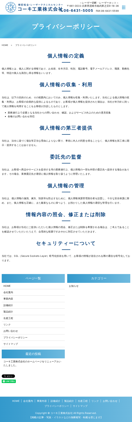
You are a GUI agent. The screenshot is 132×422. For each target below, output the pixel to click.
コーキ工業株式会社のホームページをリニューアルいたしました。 (32, 363)
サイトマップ (10, 343)
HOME (5, 45)
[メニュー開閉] (123, 7)
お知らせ (74, 285)
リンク (7, 324)
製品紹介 (8, 311)
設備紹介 (8, 305)
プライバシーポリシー (15, 337)
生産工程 (8, 318)
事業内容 (8, 298)
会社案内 (8, 292)
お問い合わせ (10, 330)
